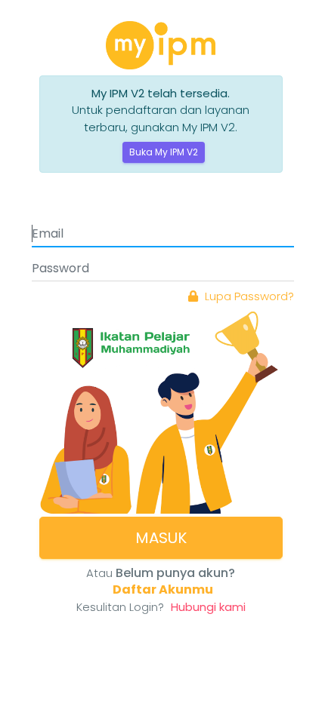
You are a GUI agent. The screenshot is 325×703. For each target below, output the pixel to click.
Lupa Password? (248, 296)
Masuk (161, 537)
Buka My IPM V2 (163, 152)
